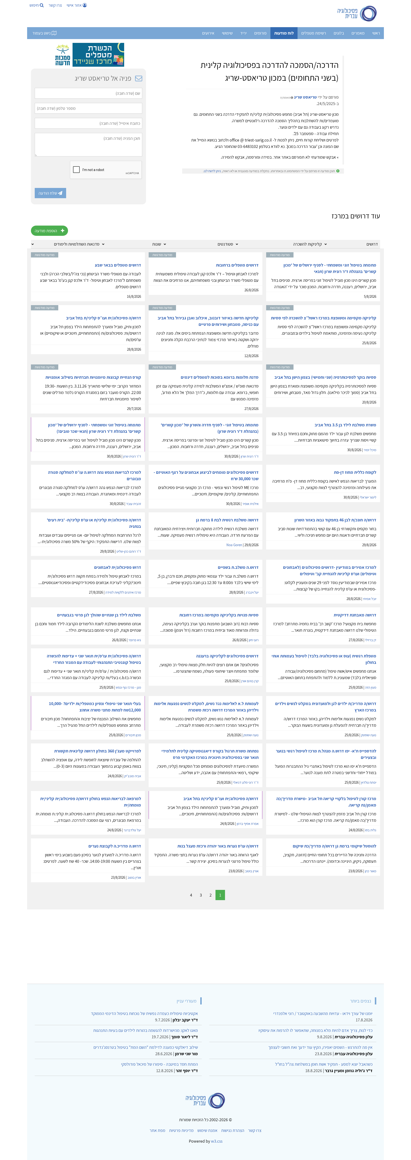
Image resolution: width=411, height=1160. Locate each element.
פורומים (260, 33)
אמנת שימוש (207, 1130)
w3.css (216, 1141)
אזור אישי (75, 5)
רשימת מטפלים (313, 33)
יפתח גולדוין (368, 782)
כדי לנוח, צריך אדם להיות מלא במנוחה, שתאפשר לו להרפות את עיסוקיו (315, 1030)
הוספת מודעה (46, 230)
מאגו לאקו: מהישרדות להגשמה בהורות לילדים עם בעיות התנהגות (145, 1030)
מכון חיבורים (133, 735)
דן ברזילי (370, 640)
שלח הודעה (48, 193)
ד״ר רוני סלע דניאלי (246, 782)
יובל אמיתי (369, 598)
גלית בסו (370, 830)
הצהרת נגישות (232, 1130)
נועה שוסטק (368, 735)
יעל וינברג (252, 592)
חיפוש (34, 5)
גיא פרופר (134, 640)
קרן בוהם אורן (250, 681)
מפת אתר (157, 1130)
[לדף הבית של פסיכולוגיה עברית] (357, 13)
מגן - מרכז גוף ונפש (128, 687)
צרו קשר (55, 5)
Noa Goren (234, 545)
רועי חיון (254, 640)
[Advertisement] (237, 944)
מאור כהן (370, 871)
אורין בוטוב (252, 871)
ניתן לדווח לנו (212, 171)
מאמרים (358, 33)
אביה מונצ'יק (132, 776)
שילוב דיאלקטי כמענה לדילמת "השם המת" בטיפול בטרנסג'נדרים (145, 1047)
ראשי (376, 33)
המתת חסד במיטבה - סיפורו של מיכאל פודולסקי (159, 1064)
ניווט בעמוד (42, 33)
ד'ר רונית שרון (250, 456)
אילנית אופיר (250, 503)
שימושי (227, 33)
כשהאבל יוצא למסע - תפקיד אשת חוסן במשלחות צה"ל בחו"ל (323, 1064)
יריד (243, 33)
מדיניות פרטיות (181, 1130)
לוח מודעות (284, 33)
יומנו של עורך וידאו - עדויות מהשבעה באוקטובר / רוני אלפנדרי (322, 1013)
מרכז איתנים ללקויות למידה (123, 592)
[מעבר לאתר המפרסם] (88, 54)
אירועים (208, 33)
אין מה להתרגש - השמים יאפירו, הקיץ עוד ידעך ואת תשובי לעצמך (320, 1047)
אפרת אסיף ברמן (248, 823)
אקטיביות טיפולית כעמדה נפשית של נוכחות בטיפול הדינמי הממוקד (144, 1013)
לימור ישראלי (368, 497)
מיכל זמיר (370, 450)
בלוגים (339, 33)
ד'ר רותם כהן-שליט (129, 551)
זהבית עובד (133, 503)
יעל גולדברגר (132, 830)
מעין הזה (370, 687)
